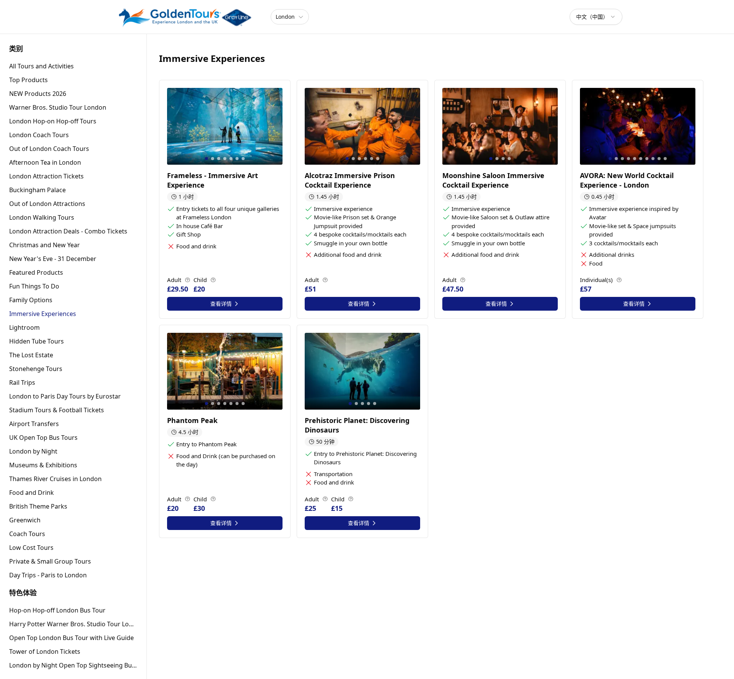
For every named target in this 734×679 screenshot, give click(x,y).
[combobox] (596, 17)
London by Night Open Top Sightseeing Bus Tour (73, 665)
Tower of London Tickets (44, 651)
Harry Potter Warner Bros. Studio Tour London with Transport (73, 624)
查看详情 (221, 303)
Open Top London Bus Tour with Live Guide (71, 638)
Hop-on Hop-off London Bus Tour (57, 610)
